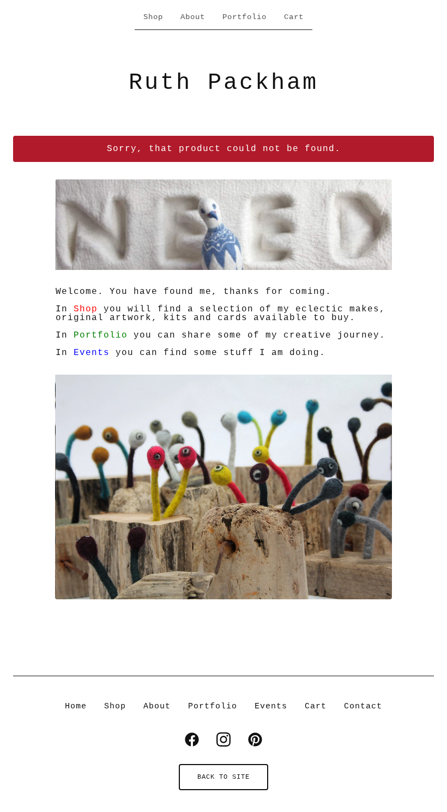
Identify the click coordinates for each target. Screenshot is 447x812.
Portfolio (244, 17)
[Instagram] (223, 739)
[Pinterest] (255, 739)
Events (92, 353)
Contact (363, 706)
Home (76, 706)
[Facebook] (192, 739)
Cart (294, 17)
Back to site (223, 777)
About (192, 17)
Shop (153, 17)
